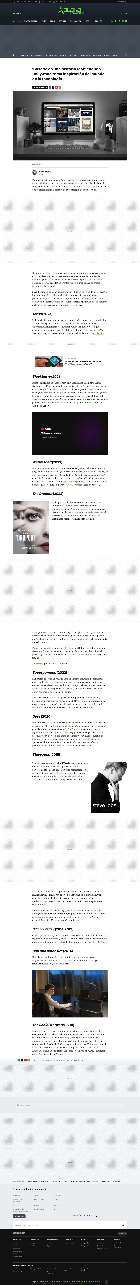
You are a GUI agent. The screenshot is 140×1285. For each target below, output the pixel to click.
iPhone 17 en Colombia (36, 55)
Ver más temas (19, 1216)
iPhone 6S (56, 1205)
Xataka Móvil (17, 1246)
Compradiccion (102, 1249)
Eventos (55, 1199)
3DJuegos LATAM (35, 1269)
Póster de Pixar (32, 1181)
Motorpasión (84, 1243)
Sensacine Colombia (50, 1272)
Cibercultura (76, 21)
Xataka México (18, 1269)
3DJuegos (33, 1243)
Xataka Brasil (17, 1272)
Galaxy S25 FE (85, 55)
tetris (70, 1060)
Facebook (115, 21)
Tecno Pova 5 (45, 1181)
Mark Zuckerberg (51, 55)
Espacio (62, 21)
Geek (88, 21)
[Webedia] (19, 1233)
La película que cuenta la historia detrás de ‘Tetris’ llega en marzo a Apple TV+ (83, 362)
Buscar (123, 1225)
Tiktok (119, 21)
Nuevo (121, 13)
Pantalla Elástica (38, 1209)
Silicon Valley (60, 1060)
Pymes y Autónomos (117, 1246)
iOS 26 (76, 55)
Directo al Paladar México (69, 1269)
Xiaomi (55, 1209)
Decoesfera (101, 1246)
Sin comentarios (41, 87)
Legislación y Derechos (17, 1200)
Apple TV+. (98, 333)
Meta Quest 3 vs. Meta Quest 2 (80, 1181)
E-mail (60, 87)
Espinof (49, 1246)
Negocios (98, 21)
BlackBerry (79, 1060)
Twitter (112, 21)
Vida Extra (33, 1246)
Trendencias (101, 1243)
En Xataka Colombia (71, 359)
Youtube (126, 21)
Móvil (52, 21)
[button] (45, 171)
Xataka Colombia (70, 10)
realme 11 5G (106, 1181)
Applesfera (16, 1249)
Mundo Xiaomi (17, 1256)
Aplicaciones (57, 1195)
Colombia (36, 1205)
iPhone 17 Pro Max (65, 55)
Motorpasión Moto (86, 1246)
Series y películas (46, 1060)
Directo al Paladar (69, 1243)
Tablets (35, 1195)
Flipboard (56, 87)
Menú (18, 13)
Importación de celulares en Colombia (20, 1210)
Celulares (16, 1195)
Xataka (15, 1243)
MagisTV (96, 1181)
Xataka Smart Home (17, 1252)
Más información (85, 1283)
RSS (92, 1215)
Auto (44, 21)
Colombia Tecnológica (28, 21)
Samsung (107, 55)
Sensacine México (53, 1269)
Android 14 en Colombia (60, 1181)
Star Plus (72, 729)
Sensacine (50, 1243)
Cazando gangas (38, 1199)
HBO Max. (101, 941)
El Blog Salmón (118, 1243)
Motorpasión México (84, 1269)
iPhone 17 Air (97, 55)
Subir (121, 1233)
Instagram (122, 21)
